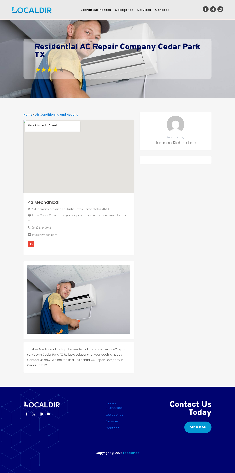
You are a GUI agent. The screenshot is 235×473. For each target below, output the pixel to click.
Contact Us (198, 427)
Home (28, 114)
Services (144, 10)
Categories (124, 10)
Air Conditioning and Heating (56, 114)
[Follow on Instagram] (220, 9)
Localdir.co (131, 453)
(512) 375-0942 (41, 228)
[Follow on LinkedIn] (48, 414)
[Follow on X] (213, 9)
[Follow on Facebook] (206, 9)
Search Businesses (96, 10)
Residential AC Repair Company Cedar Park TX (117, 51)
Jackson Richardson (175, 143)
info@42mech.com (44, 235)
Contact (162, 10)
